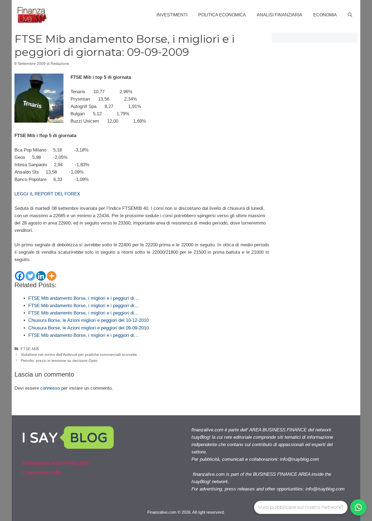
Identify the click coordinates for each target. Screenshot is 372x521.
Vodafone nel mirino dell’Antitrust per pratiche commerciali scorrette (79, 354)
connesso (50, 388)
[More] (51, 276)
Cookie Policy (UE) (42, 472)
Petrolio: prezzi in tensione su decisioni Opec (59, 360)
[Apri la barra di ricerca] (350, 15)
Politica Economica (222, 15)
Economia (325, 15)
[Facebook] (20, 276)
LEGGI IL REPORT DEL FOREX (47, 193)
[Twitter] (30, 276)
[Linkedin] (41, 276)
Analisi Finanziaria (279, 15)
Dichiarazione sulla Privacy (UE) (56, 463)
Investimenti (172, 15)
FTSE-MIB (30, 349)
